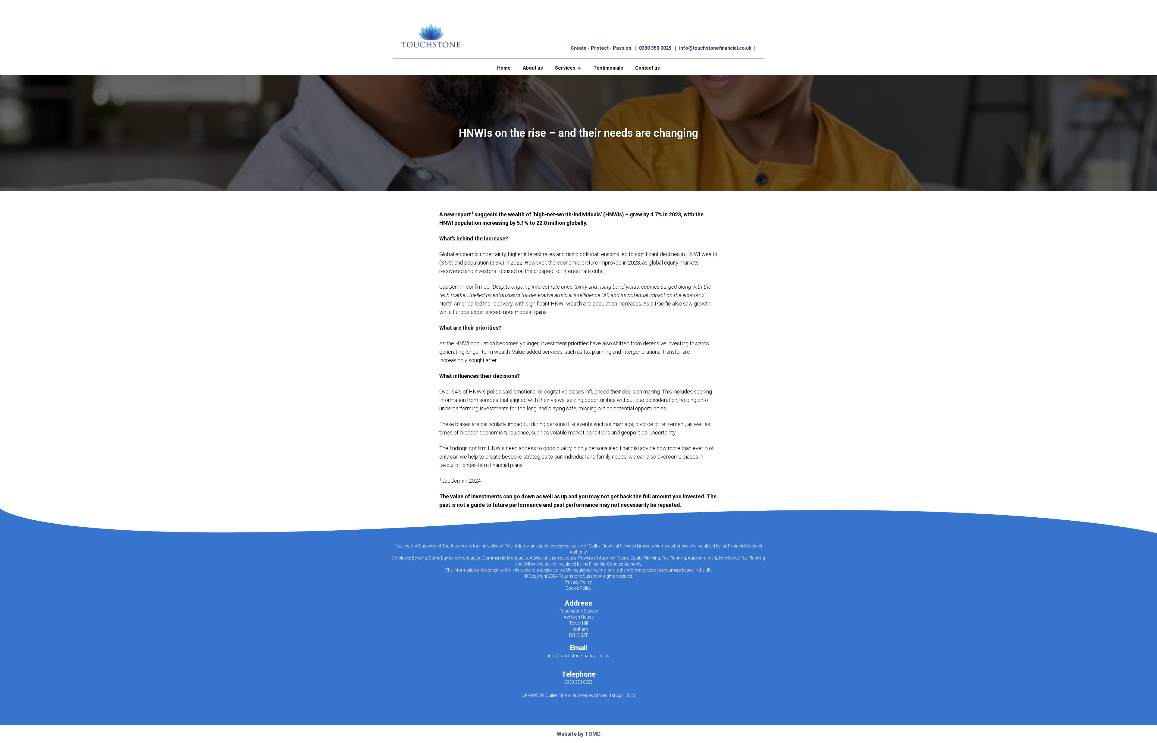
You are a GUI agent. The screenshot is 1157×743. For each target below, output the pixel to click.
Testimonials (608, 68)
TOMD (592, 734)
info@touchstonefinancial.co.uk (715, 48)
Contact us (647, 68)
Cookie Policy (578, 588)
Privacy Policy (578, 582)
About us (533, 68)
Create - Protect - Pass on (601, 48)
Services (565, 68)
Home (504, 68)
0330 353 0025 (655, 48)
